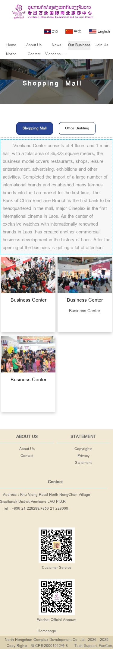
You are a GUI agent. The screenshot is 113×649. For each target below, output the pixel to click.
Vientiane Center (59, 54)
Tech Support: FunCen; (93, 645)
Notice (11, 54)
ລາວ (54, 31)
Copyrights (83, 448)
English (103, 31)
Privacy (83, 455)
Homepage (47, 631)
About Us (34, 45)
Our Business (79, 45)
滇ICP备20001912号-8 (49, 645)
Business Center (28, 299)
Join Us (102, 45)
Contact (34, 54)
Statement (83, 462)
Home (11, 45)
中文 (77, 31)
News (56, 45)
